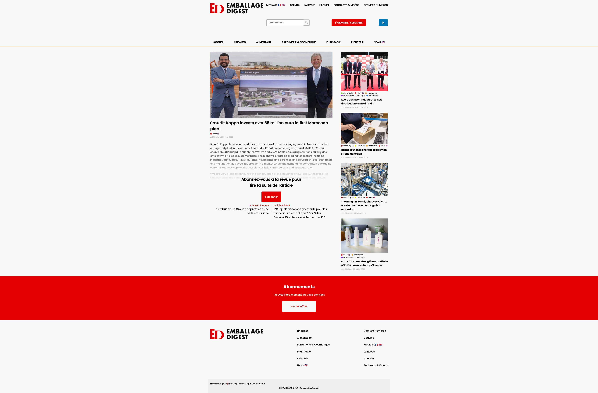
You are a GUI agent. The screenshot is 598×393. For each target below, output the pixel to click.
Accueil (218, 42)
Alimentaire (263, 42)
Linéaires (240, 42)
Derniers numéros (376, 5)
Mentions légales (218, 383)
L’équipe (324, 5)
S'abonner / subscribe (349, 22)
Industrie (302, 358)
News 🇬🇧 (379, 42)
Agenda (295, 5)
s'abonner (271, 197)
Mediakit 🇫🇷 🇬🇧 (275, 5)
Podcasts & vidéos (346, 5)
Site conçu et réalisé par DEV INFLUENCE (246, 383)
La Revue (309, 5)
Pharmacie (333, 42)
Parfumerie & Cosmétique (299, 42)
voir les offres (299, 306)
